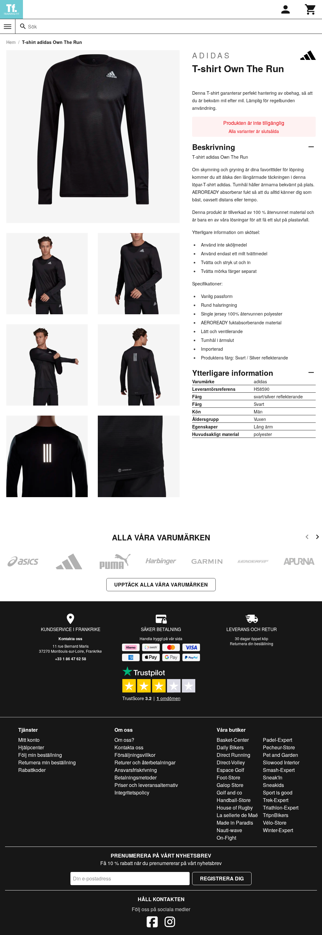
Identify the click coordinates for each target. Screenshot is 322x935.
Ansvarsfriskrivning (135, 769)
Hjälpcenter (31, 747)
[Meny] (7, 26)
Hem (11, 42)
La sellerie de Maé (237, 815)
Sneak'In (272, 777)
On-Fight (226, 837)
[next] (317, 537)
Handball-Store (234, 800)
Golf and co (229, 792)
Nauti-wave (229, 830)
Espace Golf (230, 769)
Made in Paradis (235, 822)
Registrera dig (222, 878)
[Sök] (23, 26)
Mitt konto (29, 739)
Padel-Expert (277, 739)
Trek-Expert (275, 800)
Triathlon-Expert (280, 807)
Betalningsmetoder (135, 777)
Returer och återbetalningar (144, 762)
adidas (211, 55)
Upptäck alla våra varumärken (161, 584)
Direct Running (233, 754)
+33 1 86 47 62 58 (70, 658)
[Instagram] (170, 923)
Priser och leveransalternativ (146, 785)
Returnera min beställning (47, 762)
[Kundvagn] (310, 9)
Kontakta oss (70, 638)
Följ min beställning (40, 754)
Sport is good (277, 792)
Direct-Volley (231, 762)
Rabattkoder (32, 769)
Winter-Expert (278, 830)
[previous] (307, 537)
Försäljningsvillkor (134, 754)
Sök (32, 26)
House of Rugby (235, 807)
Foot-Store (228, 777)
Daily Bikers (230, 747)
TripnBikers (275, 815)
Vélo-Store (274, 822)
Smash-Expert (279, 769)
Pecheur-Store (279, 747)
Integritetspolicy (131, 792)
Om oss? (124, 739)
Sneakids (273, 785)
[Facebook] (152, 923)
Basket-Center (233, 739)
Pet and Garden (280, 754)
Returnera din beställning (251, 643)
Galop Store (230, 785)
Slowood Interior (281, 762)
